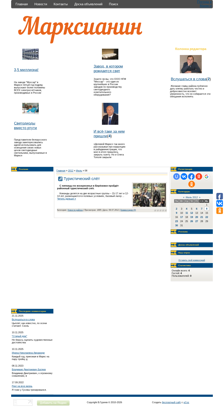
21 (201, 217)
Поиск (113, 4)
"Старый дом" (19, 336)
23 (176, 221)
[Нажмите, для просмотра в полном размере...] (149, 206)
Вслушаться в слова (188, 79)
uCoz (186, 402)
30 (176, 225)
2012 (70, 170)
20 (196, 217)
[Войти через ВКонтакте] (184, 176)
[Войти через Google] (206, 176)
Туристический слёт (82, 178)
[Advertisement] (32, 240)
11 (187, 213)
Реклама (23, 169)
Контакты (61, 4)
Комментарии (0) (128, 210)
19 (191, 217)
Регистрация (185, 169)
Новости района (75, 210)
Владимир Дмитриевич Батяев (29, 369)
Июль (79, 170)
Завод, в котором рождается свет (108, 68)
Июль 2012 (192, 197)
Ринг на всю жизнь (22, 386)
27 (196, 221)
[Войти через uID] (176, 176)
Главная (22, 4)
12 (191, 213)
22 (206, 217)
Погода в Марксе (204, 4)
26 (191, 221)
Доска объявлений (88, 4)
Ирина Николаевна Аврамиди (28, 352)
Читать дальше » (66, 198)
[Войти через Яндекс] (199, 176)
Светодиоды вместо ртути (25, 125)
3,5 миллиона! (26, 70)
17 (181, 217)
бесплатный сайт (171, 402)
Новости (40, 4)
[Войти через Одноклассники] (191, 184)
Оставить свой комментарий (191, 260)
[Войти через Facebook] (191, 176)
